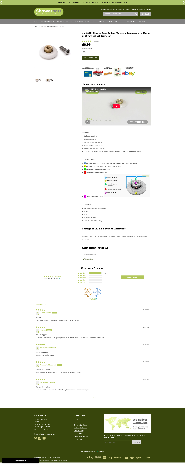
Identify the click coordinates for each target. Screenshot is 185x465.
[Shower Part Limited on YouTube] (44, 439)
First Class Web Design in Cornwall (57, 460)
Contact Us (78, 439)
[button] (87, 41)
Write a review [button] (132, 277)
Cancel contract (20, 461)
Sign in (134, 9)
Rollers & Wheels (64, 21)
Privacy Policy (79, 431)
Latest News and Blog (81, 436)
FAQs (76, 422)
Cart (147, 14)
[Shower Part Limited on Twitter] (35, 439)
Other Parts (112, 21)
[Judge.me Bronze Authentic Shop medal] (88, 292)
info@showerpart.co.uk (47, 434)
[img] (40, 310)
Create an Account (145, 9)
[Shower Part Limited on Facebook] (39, 439)
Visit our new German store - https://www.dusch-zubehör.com (124, 435)
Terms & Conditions (80, 425)
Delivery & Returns (80, 428)
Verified (92, 299)
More (141, 21)
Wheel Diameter (87, 48)
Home (36, 21)
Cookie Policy (79, 433)
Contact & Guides (128, 21)
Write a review (88, 259)
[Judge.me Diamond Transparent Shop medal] (97, 292)
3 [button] (93, 397)
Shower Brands (48, 21)
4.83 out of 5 (58, 276)
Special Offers (98, 21)
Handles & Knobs (82, 21)
